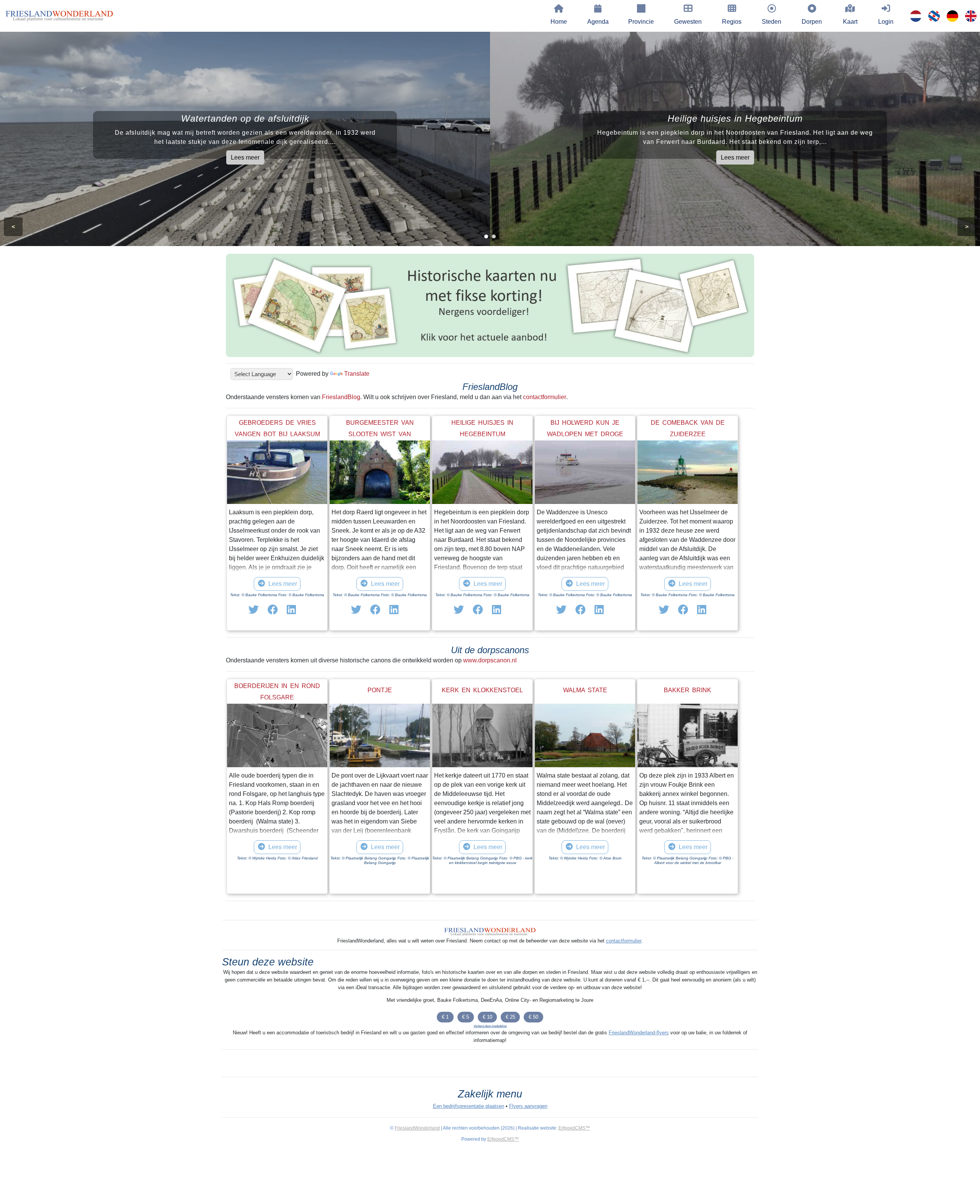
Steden (771, 21)
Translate (356, 373)
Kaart (850, 21)
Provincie (641, 21)
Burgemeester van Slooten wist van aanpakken (380, 433)
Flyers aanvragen (528, 1106)
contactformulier (544, 397)
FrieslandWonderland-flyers (639, 1032)
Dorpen (812, 21)
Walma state (585, 690)
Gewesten (688, 21)
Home (558, 21)
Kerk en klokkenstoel (482, 690)
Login (885, 21)
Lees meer (245, 157)
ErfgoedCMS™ (574, 1128)
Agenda (598, 21)
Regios (732, 21)
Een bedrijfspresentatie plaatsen (468, 1106)
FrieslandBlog (341, 397)
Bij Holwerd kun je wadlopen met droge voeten (585, 433)
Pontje (380, 690)
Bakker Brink (687, 690)
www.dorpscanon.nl (490, 660)
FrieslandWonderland (417, 1128)
